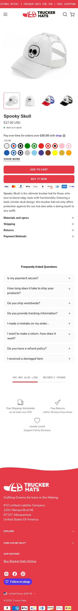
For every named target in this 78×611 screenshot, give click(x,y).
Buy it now (39, 179)
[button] (64, 14)
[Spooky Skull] (12, 101)
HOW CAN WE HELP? (15, 543)
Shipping (9, 223)
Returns (9, 230)
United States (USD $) (20, 593)
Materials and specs (16, 217)
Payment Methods (15, 236)
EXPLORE (9, 531)
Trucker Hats (19, 600)
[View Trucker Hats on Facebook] (14, 574)
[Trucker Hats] (39, 14)
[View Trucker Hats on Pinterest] (23, 574)
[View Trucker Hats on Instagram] (6, 574)
